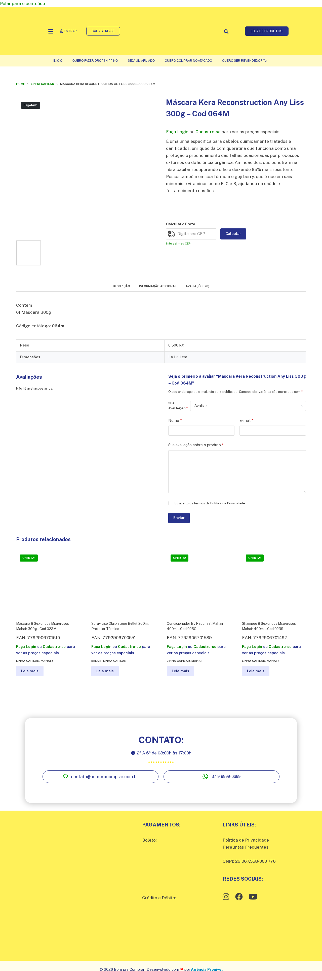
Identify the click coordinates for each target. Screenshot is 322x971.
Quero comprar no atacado (188, 60)
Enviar (179, 517)
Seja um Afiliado (141, 60)
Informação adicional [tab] (158, 286)
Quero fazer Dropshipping (95, 60)
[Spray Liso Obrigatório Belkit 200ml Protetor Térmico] (123, 583)
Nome (175, 420)
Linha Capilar (27, 661)
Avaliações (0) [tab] (197, 286)
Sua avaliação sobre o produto (196, 445)
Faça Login (177, 131)
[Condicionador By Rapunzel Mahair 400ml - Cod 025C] (199, 583)
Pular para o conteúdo (22, 3)
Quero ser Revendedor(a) (244, 60)
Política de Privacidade (227, 503)
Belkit (96, 661)
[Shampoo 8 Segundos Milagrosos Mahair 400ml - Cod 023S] (274, 583)
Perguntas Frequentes (245, 847)
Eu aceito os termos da (210, 503)
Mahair (47, 661)
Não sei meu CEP (178, 243)
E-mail (246, 420)
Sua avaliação (178, 405)
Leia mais (29, 671)
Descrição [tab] (121, 286)
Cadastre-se (208, 131)
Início (57, 60)
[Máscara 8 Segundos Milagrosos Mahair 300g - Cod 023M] (48, 583)
